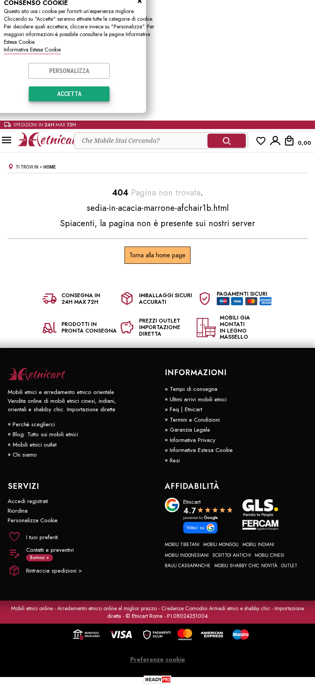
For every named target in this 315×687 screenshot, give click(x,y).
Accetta (69, 94)
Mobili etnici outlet (34, 444)
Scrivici (39, 557)
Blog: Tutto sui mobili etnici (45, 434)
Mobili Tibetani (182, 544)
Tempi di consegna (193, 389)
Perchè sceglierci (34, 424)
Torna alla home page (157, 255)
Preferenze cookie (157, 659)
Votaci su (195, 527)
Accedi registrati (28, 501)
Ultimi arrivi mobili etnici (198, 399)
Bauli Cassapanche (188, 565)
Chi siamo (25, 454)
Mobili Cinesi (269, 555)
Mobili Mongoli (221, 544)
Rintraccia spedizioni (54, 570)
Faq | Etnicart (186, 409)
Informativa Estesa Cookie (32, 49)
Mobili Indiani (258, 544)
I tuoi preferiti (42, 537)
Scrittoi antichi (231, 555)
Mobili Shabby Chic (236, 565)
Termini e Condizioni (195, 420)
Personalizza (69, 70)
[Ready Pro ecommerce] (157, 679)
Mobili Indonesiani (187, 555)
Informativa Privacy (193, 440)
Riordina (18, 510)
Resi (175, 460)
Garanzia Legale (190, 429)
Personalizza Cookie (33, 520)
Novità (269, 565)
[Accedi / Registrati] (275, 140)
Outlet (289, 565)
